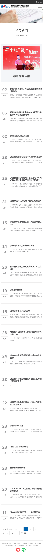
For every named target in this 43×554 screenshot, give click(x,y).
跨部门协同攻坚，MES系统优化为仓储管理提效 (26, 90)
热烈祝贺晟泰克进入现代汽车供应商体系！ (26, 223)
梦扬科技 (35, 546)
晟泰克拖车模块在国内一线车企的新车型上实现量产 (26, 403)
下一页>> (24, 533)
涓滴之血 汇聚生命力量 (19, 136)
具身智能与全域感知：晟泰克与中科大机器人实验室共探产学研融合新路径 (26, 179)
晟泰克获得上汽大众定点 (20, 311)
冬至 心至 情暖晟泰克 (19, 447)
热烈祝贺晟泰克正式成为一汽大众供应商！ (26, 268)
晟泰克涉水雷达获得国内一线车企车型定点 (26, 356)
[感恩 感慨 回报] (21, 47)
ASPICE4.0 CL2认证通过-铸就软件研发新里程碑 (26, 490)
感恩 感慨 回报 (21, 76)
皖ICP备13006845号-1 (18, 546)
